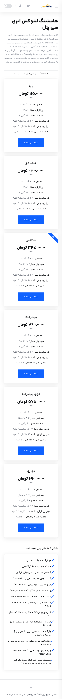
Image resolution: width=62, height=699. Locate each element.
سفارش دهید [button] (31, 143)
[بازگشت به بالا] (31, 687)
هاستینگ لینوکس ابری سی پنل (33, 74)
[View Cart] (28, 6)
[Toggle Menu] (57, 6)
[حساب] (18, 6)
